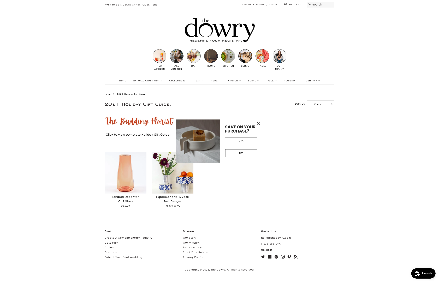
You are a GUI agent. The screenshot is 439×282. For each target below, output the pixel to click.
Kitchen (233, 80)
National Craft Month (147, 80)
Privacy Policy (193, 257)
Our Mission (191, 242)
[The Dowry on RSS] (296, 257)
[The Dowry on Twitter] (263, 257)
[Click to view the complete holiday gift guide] (156, 141)
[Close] (259, 123)
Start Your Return (195, 252)
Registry (290, 80)
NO (241, 153)
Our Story (190, 237)
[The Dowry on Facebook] (270, 257)
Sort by (300, 103)
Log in (273, 4)
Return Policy (192, 247)
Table (270, 80)
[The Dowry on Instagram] (283, 257)
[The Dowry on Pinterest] (276, 257)
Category (111, 242)
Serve (252, 80)
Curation (111, 252)
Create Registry (253, 4)
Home (122, 80)
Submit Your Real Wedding (123, 257)
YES (241, 141)
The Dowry (218, 269)
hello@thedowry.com (276, 237)
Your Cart (295, 4)
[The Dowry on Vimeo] (289, 257)
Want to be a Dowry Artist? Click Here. (131, 4)
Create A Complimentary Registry (128, 237)
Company (312, 80)
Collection (112, 247)
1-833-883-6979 (271, 243)
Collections (178, 80)
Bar (199, 80)
